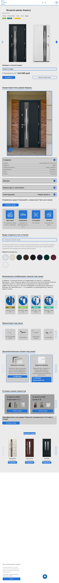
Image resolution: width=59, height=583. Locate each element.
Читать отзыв (17, 411)
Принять (11, 578)
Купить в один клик (44, 77)
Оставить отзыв (11, 423)
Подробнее (12, 462)
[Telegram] (48, 2)
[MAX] (51, 2)
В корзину (8, 77)
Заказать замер (10, 205)
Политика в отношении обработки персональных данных (10, 575)
